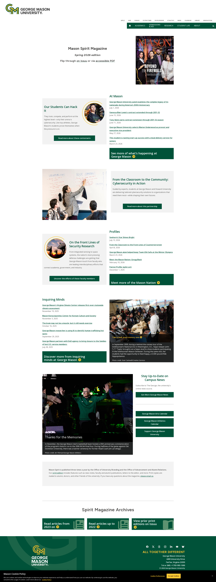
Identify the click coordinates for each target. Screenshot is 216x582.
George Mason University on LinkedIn (171, 547)
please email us (146, 476)
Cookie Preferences (158, 576)
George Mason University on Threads (159, 547)
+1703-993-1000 (178, 565)
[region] (108, 576)
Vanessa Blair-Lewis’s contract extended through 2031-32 (134, 112)
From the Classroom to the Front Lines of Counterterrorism (135, 245)
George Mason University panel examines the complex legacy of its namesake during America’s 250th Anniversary (138, 103)
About (197, 25)
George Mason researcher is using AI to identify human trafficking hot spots (73, 332)
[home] (130, 26)
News (179, 20)
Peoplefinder (159, 20)
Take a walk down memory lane (126, 337)
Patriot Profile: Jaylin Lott (120, 267)
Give (129, 20)
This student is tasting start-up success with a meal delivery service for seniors (140, 139)
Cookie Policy (46, 580)
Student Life (183, 25)
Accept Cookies (173, 576)
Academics (140, 25)
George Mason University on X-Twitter (153, 547)
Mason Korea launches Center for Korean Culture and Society (69, 316)
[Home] (28, 9)
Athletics (170, 20)
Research (168, 25)
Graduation (207, 20)
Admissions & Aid (154, 25)
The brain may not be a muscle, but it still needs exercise (67, 323)
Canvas (137, 20)
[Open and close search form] (213, 26)
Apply (123, 20)
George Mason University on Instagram (165, 547)
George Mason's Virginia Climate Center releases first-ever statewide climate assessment (72, 307)
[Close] (212, 575)
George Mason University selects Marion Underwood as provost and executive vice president (139, 129)
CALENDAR (188, 20)
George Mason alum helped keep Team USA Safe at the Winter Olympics (141, 252)
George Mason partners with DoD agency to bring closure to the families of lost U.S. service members (74, 343)
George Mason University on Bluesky (183, 547)
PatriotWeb (147, 20)
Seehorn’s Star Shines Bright (121, 237)
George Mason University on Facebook (147, 547)
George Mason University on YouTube (177, 547)
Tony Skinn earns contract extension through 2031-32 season (136, 120)
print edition (58, 473)
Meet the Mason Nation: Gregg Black (125, 259)
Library (197, 20)
